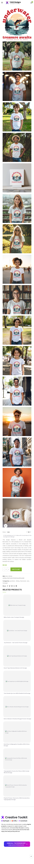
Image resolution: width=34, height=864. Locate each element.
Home (4, 532)
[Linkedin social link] (14, 586)
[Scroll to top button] (31, 856)
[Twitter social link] (10, 586)
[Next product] (30, 532)
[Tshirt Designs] (14, 2)
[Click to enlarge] (5, 526)
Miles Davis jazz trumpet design (14, 617)
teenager (5, 583)
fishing (18, 581)
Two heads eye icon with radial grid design (17, 693)
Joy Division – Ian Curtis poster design (15, 642)
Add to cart (16, 569)
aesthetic (12, 581)
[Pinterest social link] (12, 586)
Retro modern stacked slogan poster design (17, 719)
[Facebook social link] (8, 586)
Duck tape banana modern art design (15, 668)
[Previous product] (27, 532)
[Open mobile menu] (2, 2)
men (8, 532)
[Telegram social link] (16, 586)
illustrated (23, 581)
